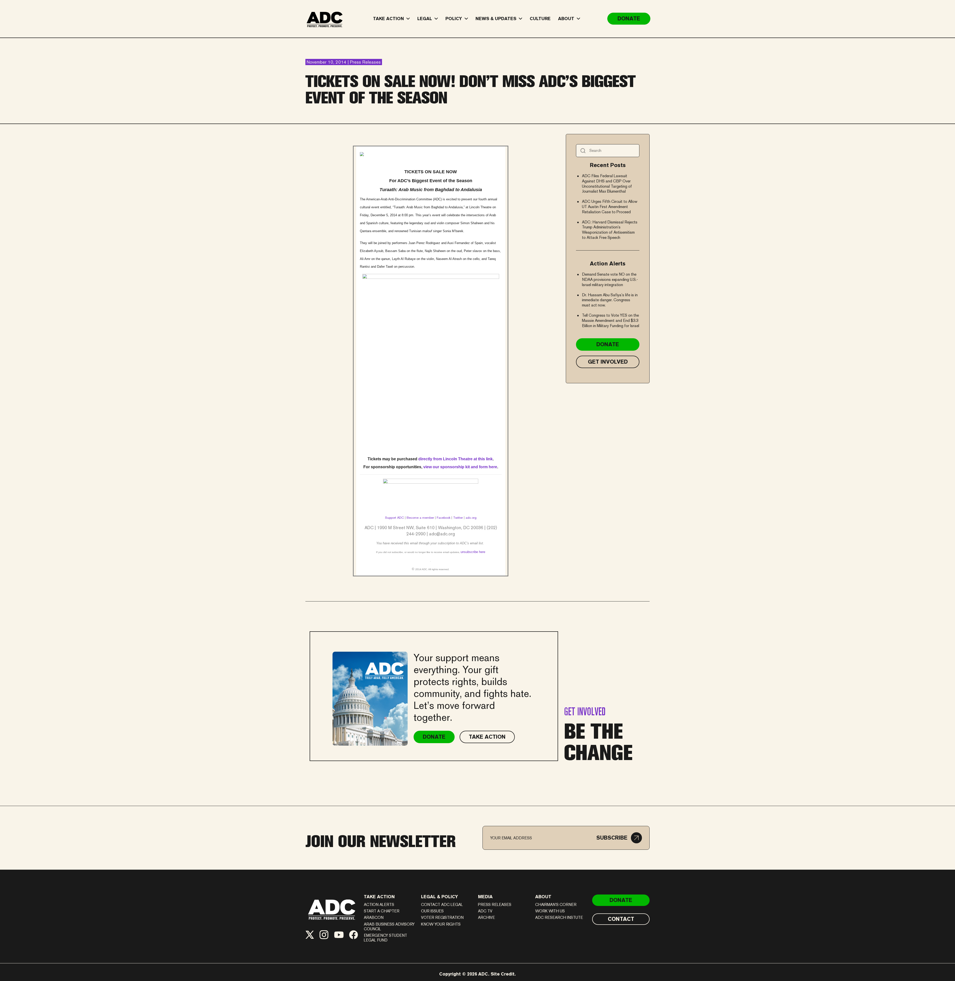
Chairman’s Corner (555, 904)
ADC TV (485, 911)
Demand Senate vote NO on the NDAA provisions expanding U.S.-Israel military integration (610, 279)
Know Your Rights (441, 924)
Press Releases (494, 904)
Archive (486, 917)
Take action (379, 896)
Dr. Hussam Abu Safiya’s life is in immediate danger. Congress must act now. (610, 300)
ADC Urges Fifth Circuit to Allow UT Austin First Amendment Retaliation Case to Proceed (609, 206)
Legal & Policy (439, 896)
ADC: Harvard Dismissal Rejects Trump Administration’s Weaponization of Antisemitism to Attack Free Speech (609, 230)
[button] (619, 837)
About (543, 896)
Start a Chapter (381, 911)
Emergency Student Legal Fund (385, 937)
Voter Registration (442, 917)
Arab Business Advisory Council (389, 926)
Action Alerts (379, 904)
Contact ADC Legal (442, 904)
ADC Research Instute (559, 917)
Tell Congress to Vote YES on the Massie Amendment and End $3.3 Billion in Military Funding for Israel (610, 320)
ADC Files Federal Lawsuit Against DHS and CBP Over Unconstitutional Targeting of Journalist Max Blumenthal (607, 183)
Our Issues (432, 911)
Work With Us (550, 911)
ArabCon (373, 917)
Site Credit (503, 974)
